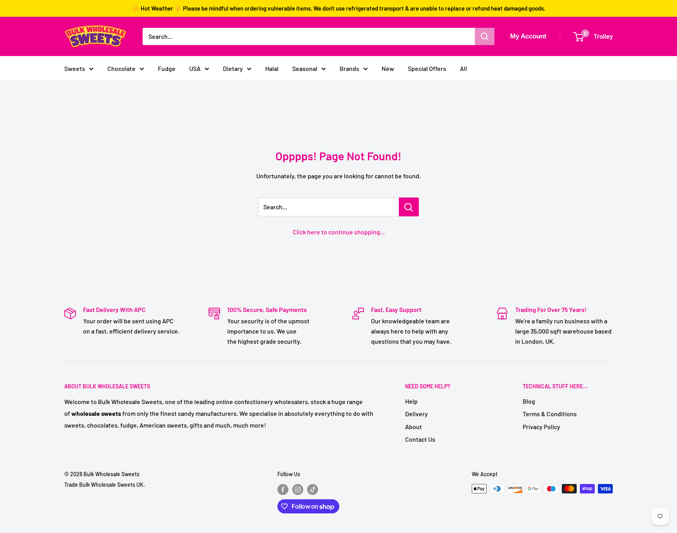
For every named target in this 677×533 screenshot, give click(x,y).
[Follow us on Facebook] (282, 489)
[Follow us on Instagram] (297, 489)
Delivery (416, 413)
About (413, 426)
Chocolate (121, 68)
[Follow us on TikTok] (312, 489)
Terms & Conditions (550, 413)
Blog (529, 401)
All (463, 68)
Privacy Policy (541, 426)
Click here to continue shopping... (339, 232)
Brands (349, 68)
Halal (272, 68)
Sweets (74, 68)
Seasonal (304, 68)
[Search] (484, 36)
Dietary (233, 68)
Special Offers (427, 68)
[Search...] (409, 207)
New (388, 68)
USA (195, 68)
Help (411, 401)
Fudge (167, 68)
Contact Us (420, 439)
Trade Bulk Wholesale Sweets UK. (104, 484)
